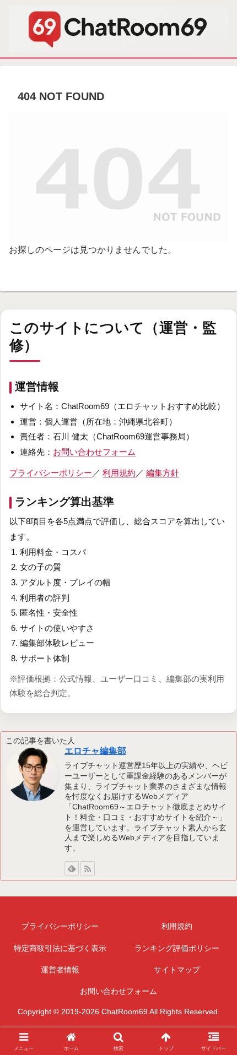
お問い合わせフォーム (94, 451)
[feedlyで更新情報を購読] (71, 868)
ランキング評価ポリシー (176, 948)
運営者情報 (60, 969)
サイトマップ (177, 969)
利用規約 (119, 472)
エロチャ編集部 (95, 750)
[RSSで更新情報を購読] (87, 868)
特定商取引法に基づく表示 (60, 948)
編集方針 (162, 472)
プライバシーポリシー (50, 472)
